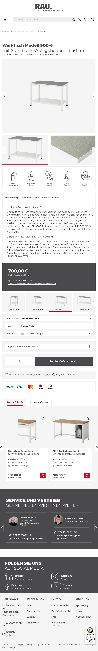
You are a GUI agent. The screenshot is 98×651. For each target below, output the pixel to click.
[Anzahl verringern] (7, 361)
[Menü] (5, 19)
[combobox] (42, 19)
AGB (29, 605)
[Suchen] (73, 19)
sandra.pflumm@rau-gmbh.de (69, 537)
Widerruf (31, 617)
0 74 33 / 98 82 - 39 (67, 532)
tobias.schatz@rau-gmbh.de (28, 538)
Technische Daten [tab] (30, 198)
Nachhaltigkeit (83, 617)
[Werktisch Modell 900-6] (49, 95)
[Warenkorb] (92, 19)
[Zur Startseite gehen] (49, 7)
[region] (49, 112)
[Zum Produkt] (43, 475)
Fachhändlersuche (61, 611)
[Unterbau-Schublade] (27, 431)
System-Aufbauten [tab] (39, 402)
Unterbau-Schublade (24, 452)
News (79, 611)
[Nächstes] (93, 96)
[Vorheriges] (4, 96)
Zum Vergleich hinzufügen (37, 375)
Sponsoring (82, 605)
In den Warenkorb (63, 361)
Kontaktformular (60, 605)
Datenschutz (33, 611)
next (94, 302)
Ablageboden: (13, 318)
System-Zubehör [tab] (15, 402)
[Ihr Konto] (79, 19)
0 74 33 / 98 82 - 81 (22, 535)
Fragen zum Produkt (65, 374)
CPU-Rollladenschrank (69, 452)
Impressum (33, 622)
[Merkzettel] (86, 19)
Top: (9, 326)
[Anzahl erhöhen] (31, 361)
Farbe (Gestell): (13, 334)
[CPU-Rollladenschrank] (71, 431)
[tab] (12, 198)
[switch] (90, 641)
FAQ (53, 617)
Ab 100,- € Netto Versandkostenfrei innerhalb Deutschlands (32, 284)
